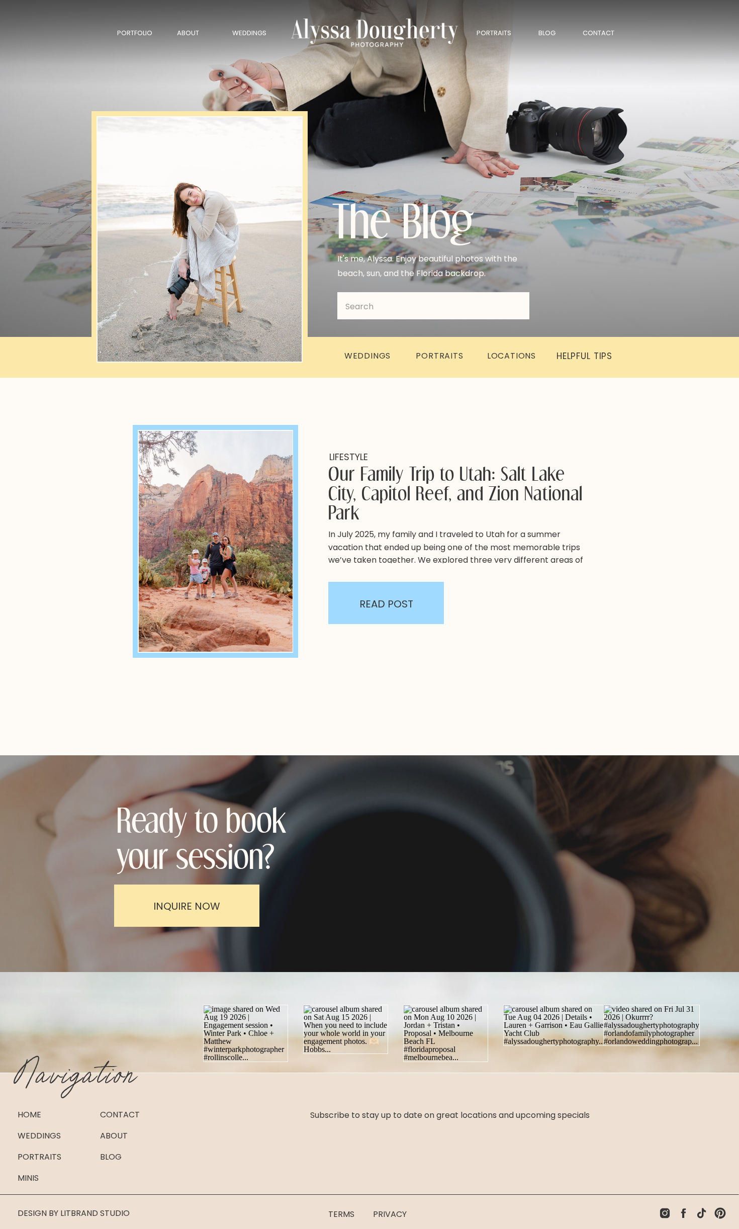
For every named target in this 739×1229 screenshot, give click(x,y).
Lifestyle (348, 457)
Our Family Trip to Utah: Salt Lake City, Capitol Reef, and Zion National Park (455, 492)
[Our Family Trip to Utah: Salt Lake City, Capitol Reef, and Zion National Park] (216, 541)
